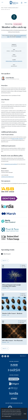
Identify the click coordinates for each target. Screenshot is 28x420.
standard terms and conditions (10, 164)
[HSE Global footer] (14, 388)
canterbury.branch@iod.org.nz (7, 176)
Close (25, 413)
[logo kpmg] (14, 398)
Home (2, 7)
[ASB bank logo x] (14, 365)
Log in (25, 2)
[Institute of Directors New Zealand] (14, 2)
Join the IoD (18, 36)
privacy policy (8, 416)
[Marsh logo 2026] (14, 370)
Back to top (22, 355)
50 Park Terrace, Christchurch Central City (14, 61)
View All (5, 261)
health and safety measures (17, 138)
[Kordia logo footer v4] (14, 393)
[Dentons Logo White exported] (14, 379)
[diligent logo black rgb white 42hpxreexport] (14, 383)
